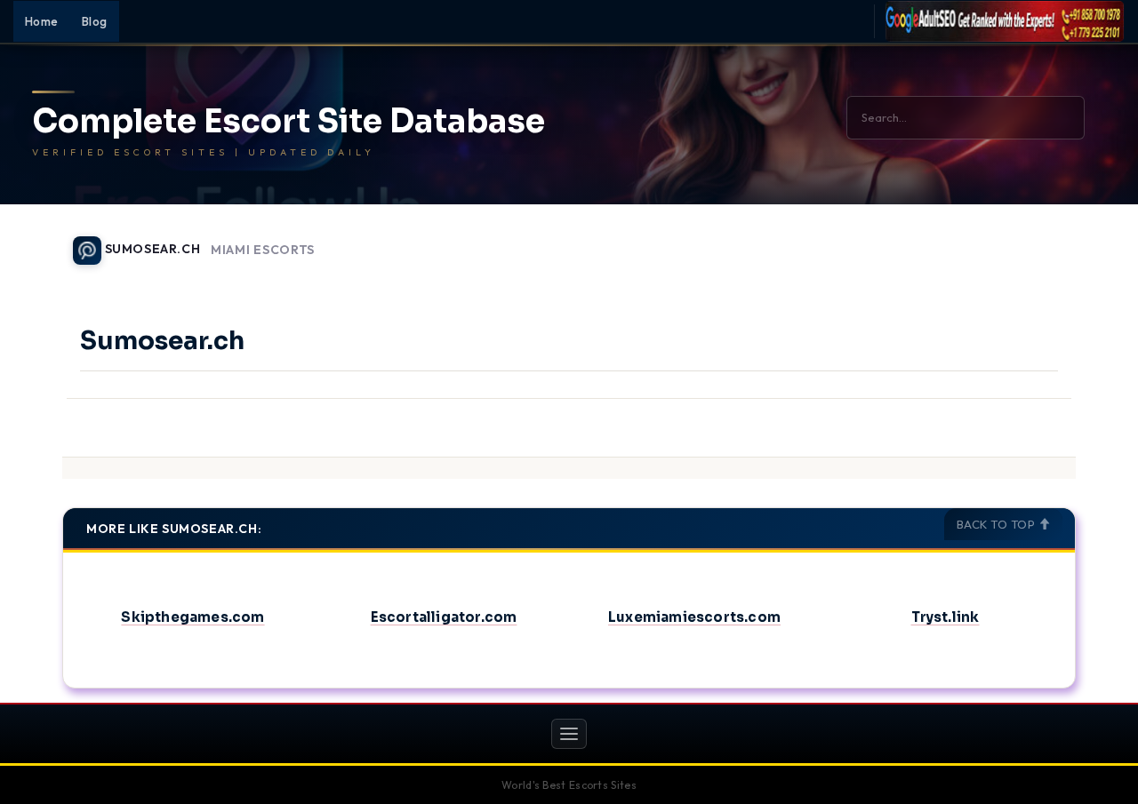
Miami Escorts (263, 250)
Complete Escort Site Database (288, 121)
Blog (95, 21)
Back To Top (997, 524)
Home (42, 21)
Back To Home (1029, 240)
